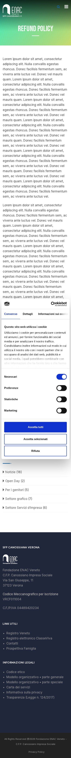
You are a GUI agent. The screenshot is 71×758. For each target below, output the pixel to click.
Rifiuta (35, 450)
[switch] (61, 388)
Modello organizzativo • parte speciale (34, 682)
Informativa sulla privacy (24, 692)
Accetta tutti (35, 427)
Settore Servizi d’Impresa (23, 508)
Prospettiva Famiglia (21, 648)
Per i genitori (14, 490)
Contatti (12, 643)
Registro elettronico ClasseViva (29, 638)
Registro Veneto (18, 633)
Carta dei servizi (18, 687)
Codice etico (15, 672)
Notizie (10, 472)
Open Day (12, 481)
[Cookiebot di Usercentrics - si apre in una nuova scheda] (51, 304)
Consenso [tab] (10, 313)
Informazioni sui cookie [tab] (53, 313)
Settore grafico (16, 499)
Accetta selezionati (35, 439)
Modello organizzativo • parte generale (35, 677)
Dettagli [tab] (28, 313)
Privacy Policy (36, 751)
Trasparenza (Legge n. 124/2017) (30, 697)
